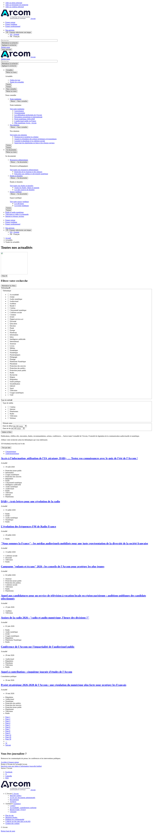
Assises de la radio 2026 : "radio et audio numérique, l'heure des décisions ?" (45, 617)
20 (8, 737)
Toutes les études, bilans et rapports (26, 188)
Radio (11, 373)
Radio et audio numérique (14, 212)
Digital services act (16, 319)
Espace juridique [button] (16, 192)
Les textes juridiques (21, 206)
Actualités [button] (9, 70)
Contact (12, 806)
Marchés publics (15, 796)
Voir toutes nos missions (18, 135)
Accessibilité (14, 295)
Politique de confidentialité (14, 819)
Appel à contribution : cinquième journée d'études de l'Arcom (36, 671)
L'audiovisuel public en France (25, 121)
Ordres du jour (15, 80)
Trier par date (6, 447)
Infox (11, 337)
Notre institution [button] (15, 99)
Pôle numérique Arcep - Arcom (25, 123)
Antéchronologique (12, 453)
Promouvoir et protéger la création (26, 137)
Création (12, 315)
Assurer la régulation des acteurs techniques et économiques (35, 139)
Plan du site (9, 815)
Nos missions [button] (14, 125)
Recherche (13, 375)
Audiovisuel (13, 301)
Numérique (13, 350)
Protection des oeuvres (17, 366)
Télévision (13, 390)
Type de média (8, 403)
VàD (11, 395)
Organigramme (19, 113)
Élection (12, 326)
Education (13, 324)
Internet (12, 409)
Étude (11, 328)
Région (12, 377)
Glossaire (13, 812)
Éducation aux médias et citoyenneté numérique (31, 174)
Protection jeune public (17, 370)
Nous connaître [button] (11, 89)
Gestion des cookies (12, 823)
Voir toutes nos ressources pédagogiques (24, 170)
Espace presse (10, 22)
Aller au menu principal (13, 3)
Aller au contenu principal (14, 7)
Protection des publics (17, 368)
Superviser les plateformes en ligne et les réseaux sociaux (34, 143)
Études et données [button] (16, 176)
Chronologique (10, 451)
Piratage (12, 359)
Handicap (13, 332)
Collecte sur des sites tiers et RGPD (17, 821)
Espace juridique (11, 24)
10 (8, 735)
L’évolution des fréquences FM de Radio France (28, 526)
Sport (11, 388)
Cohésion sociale (15, 312)
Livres (11, 346)
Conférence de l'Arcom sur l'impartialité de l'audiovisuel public (37, 646)
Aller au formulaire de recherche (16, 5)
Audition (12, 304)
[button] (76, 288)
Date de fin (7, 428)
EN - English (14, 34)
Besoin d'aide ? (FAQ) (18, 810)
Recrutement (14, 800)
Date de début (8, 426)
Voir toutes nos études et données (21, 186)
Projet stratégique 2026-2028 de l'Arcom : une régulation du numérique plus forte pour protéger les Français (63, 684)
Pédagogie (13, 357)
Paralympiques (14, 355)
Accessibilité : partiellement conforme (23, 808)
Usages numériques (16, 393)
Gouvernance (19, 111)
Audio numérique (15, 299)
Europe (12, 330)
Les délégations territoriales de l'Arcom (28, 115)
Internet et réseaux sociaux (14, 216)
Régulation (13, 379)
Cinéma (12, 308)
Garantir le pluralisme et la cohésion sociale (29, 141)
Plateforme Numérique (17, 361)
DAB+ (12, 317)
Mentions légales (11, 817)
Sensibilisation (14, 384)
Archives (13, 802)
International (14, 341)
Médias (12, 348)
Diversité (12, 321)
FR (18, 32)
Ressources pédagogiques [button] (19, 160)
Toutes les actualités (17, 82)
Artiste (11, 297)
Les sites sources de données (24, 190)
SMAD (12, 386)
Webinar (12, 418)
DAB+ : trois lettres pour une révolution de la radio (30, 501)
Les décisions (19, 204)
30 (8, 739)
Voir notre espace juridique (19, 202)
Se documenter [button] (11, 150)
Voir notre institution (17, 109)
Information (13, 335)
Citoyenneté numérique (17, 310)
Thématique (7, 291)
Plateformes (13, 411)
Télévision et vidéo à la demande (17, 214)
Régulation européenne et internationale (28, 117)
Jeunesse (12, 344)
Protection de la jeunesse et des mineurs (28, 172)
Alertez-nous (5, 47)
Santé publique (14, 382)
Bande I (12, 306)
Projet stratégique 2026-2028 (24, 119)
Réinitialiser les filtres (9, 286)
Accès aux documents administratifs (22, 798)
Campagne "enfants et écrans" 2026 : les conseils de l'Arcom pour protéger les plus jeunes (52, 566)
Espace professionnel (12, 26)
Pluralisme (13, 364)
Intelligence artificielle (17, 339)
